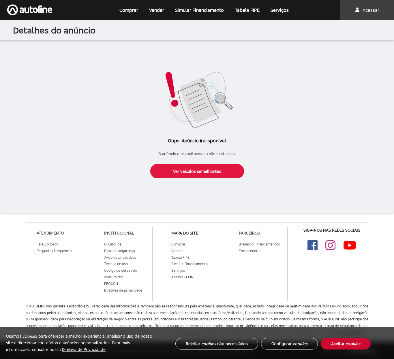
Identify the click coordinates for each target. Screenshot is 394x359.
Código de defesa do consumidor (120, 273)
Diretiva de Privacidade (84, 349)
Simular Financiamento (199, 10)
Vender (156, 10)
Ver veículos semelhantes (197, 171)
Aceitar (345, 343)
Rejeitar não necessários (217, 343)
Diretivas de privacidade (123, 290)
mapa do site (184, 232)
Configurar (289, 343)
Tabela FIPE (247, 10)
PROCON (111, 283)
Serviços (280, 10)
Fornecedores (250, 251)
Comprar (128, 10)
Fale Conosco (47, 244)
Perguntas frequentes (54, 251)
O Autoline (112, 244)
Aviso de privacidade (120, 257)
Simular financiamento (189, 264)
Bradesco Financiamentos (259, 244)
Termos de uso (116, 264)
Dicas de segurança (119, 251)
